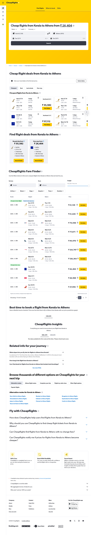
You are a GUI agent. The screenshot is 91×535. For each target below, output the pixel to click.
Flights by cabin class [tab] (60, 383)
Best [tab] (21, 88)
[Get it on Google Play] (73, 503)
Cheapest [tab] (13, 88)
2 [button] (83, 297)
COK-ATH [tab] (48, 316)
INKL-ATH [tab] (44, 335)
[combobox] (32, 29)
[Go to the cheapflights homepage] (13, 3)
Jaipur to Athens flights (16, 401)
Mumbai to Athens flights (43, 396)
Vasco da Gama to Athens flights (19, 403)
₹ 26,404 (66, 25)
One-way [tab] (39, 88)
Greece (20, 65)
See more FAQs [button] (37, 368)
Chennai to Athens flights (43, 401)
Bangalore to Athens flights (69, 396)
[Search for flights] (3, 8)
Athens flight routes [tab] (30, 383)
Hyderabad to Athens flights (70, 398)
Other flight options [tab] (75, 383)
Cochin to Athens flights (68, 401)
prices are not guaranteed (45, 478)
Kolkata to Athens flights (43, 398)
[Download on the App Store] (73, 508)
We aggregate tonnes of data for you (21, 487)
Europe (15, 65)
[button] (3, 3)
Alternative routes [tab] (16, 383)
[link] (19, 160)
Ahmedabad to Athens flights (18, 398)
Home (10, 65)
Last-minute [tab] (29, 88)
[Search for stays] (3, 12)
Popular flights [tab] (15, 387)
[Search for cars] (3, 15)
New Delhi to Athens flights (18, 396)
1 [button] (79, 297)
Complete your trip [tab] (45, 383)
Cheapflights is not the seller (19, 483)
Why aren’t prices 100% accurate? (21, 490)
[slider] (89, 186)
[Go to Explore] (3, 19)
